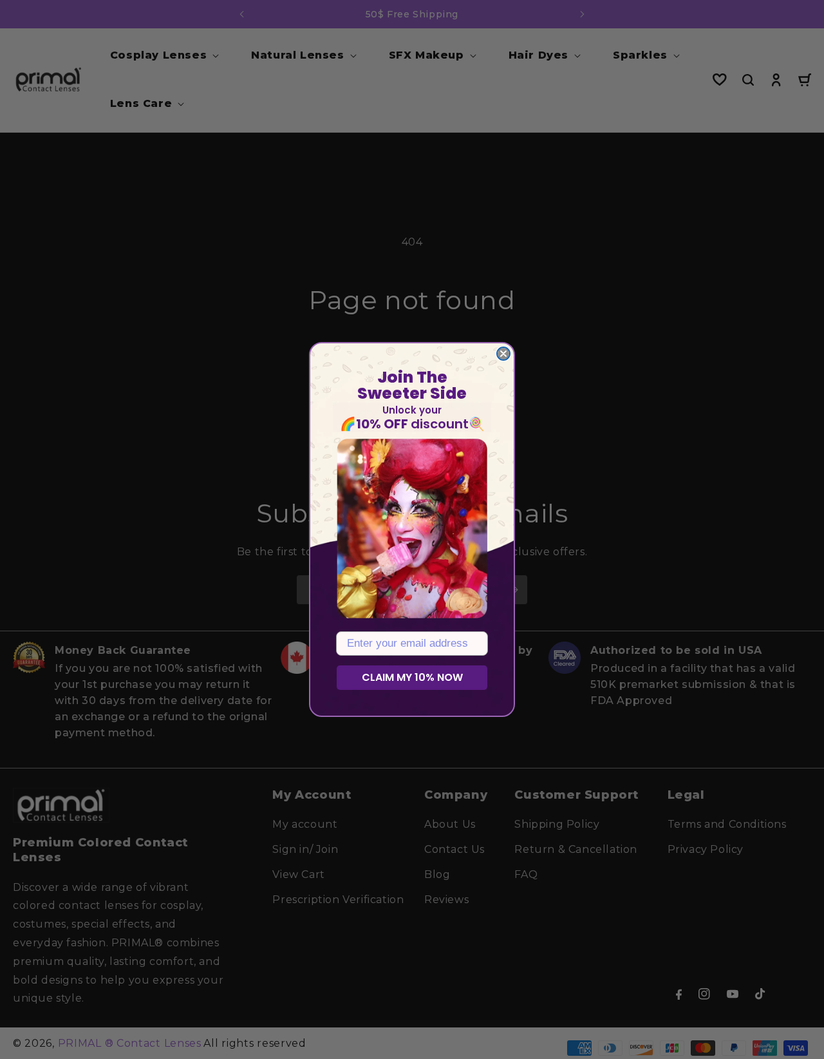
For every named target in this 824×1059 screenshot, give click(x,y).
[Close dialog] (503, 353)
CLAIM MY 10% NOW (412, 677)
